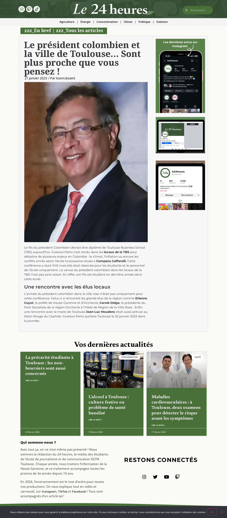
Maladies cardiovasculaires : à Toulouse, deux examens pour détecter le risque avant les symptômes (176, 408)
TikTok (62, 491)
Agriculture (66, 22)
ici (60, 496)
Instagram (49, 491)
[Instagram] (21, 9)
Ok (212, 512)
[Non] (222, 511)
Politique (144, 22)
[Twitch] (29, 9)
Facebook (79, 491)
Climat (128, 22)
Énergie (85, 22)
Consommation (107, 22)
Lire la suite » (32, 380)
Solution (162, 22)
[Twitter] (155, 477)
